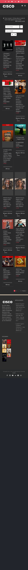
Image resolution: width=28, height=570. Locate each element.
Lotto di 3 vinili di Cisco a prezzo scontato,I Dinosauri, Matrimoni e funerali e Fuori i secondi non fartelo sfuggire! (20, 103)
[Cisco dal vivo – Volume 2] (4, 359)
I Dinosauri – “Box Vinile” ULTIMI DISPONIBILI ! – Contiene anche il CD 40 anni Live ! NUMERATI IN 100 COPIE (7, 60)
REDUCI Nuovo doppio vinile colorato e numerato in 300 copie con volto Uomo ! (7, 202)
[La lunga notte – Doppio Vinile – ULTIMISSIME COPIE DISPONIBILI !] (20, 129)
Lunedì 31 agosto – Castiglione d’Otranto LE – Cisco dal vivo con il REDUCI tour (20, 327)
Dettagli (10, 74)
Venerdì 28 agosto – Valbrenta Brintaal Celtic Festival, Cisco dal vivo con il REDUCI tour (20, 307)
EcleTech (14, 372)
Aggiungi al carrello (5, 75)
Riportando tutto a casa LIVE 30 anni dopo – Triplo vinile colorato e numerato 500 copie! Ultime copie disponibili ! (7, 95)
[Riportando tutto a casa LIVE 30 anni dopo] (9, 341)
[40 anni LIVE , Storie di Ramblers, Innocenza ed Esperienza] (4, 350)
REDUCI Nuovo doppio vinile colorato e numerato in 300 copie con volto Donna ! (20, 202)
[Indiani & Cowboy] (9, 350)
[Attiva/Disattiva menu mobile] (25, 5)
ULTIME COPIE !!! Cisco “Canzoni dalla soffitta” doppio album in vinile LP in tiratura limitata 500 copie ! (7, 156)
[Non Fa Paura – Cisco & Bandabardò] (4, 346)
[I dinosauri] (4, 355)
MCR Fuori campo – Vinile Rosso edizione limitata (20, 271)
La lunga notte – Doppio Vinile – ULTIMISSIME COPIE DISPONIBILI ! (20, 142)
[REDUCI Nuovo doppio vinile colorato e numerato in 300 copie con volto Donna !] (20, 184)
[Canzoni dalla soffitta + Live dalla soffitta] (9, 346)
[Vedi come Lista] (15, 34)
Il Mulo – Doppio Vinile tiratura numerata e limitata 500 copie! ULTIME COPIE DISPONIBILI (7, 237)
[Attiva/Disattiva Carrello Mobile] (22, 5)
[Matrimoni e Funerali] (9, 355)
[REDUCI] (4, 341)
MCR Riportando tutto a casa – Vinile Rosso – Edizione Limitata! (7, 273)
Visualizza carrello (21, 21)
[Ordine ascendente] (21, 26)
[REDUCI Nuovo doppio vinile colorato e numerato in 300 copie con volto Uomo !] (7, 184)
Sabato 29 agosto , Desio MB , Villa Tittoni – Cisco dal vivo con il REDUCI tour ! (20, 317)
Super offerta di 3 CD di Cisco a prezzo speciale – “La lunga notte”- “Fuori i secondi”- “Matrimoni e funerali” (20, 235)
